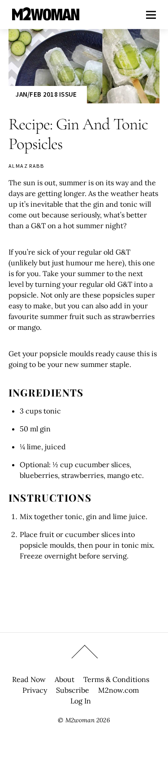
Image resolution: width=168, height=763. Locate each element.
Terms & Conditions (116, 679)
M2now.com (118, 690)
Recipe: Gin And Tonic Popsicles (78, 134)
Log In (80, 700)
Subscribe (72, 690)
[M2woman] (45, 16)
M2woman (80, 720)
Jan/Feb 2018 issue (46, 94)
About (64, 679)
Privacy (34, 690)
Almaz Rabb (26, 165)
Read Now (29, 679)
